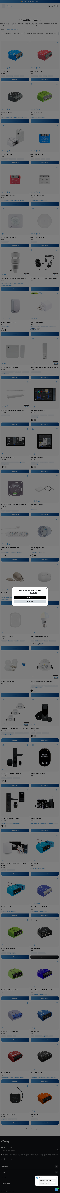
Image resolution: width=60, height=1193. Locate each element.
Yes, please (30, 597)
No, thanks (30, 602)
